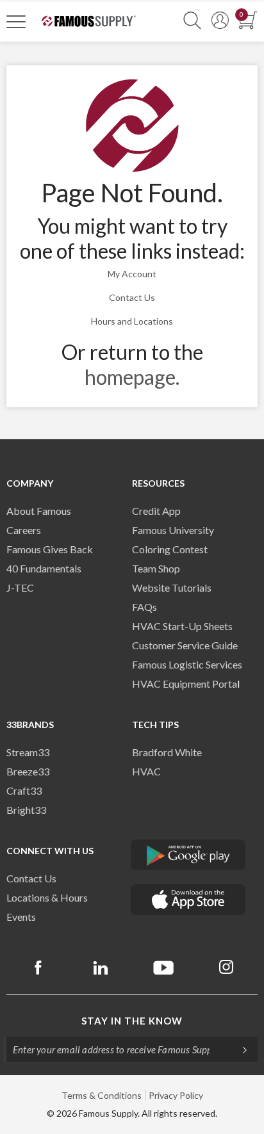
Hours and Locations (132, 321)
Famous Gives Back (49, 549)
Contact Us (132, 297)
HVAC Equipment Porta (184, 683)
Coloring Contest (170, 549)
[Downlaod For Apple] (188, 900)
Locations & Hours (47, 897)
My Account (132, 273)
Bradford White (167, 752)
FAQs (144, 607)
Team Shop (156, 568)
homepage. (132, 376)
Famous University (173, 530)
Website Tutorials (171, 587)
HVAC (146, 771)
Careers (23, 530)
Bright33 (26, 810)
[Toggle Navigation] (16, 21)
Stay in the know (132, 1020)
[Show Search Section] (192, 21)
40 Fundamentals (43, 568)
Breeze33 (27, 771)
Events (21, 917)
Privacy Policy (176, 1095)
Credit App (156, 511)
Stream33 (27, 752)
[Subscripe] (238, 1049)
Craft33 (24, 790)
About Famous (38, 511)
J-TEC (20, 587)
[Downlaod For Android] (188, 855)
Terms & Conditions (102, 1095)
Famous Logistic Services (187, 664)
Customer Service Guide (185, 645)
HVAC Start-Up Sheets (182, 626)
